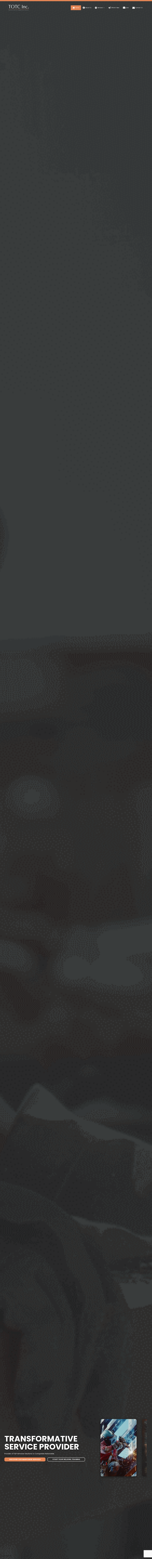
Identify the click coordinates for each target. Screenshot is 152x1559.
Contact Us (139, 8)
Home (77, 8)
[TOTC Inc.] (19, 7)
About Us (88, 8)
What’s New (115, 8)
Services (100, 8)
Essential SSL (7, 1556)
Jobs (127, 8)
